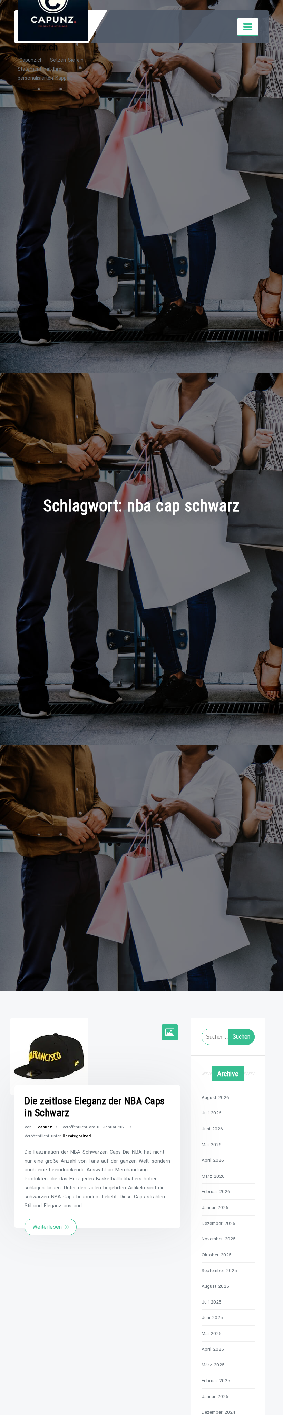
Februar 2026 (216, 1191)
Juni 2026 (212, 1128)
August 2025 (215, 1286)
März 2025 (213, 1364)
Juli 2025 (212, 1302)
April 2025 (213, 1349)
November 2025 (219, 1238)
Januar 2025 (215, 1396)
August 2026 (215, 1097)
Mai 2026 (212, 1144)
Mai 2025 (212, 1333)
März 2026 (213, 1176)
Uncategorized (76, 1135)
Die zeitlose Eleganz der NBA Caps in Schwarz (95, 1107)
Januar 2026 (215, 1207)
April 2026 (213, 1160)
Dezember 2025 (218, 1223)
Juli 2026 (212, 1113)
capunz (45, 1126)
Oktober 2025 (217, 1254)
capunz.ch (38, 47)
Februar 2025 (216, 1380)
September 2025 (219, 1270)
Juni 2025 (212, 1317)
